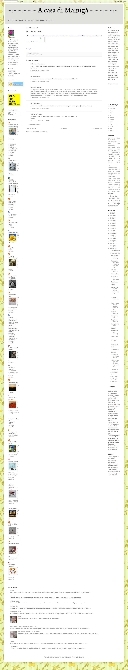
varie (114, 205)
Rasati (20, 616)
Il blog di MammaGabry (12, 257)
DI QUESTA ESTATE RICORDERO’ (12, 423)
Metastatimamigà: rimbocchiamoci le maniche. (23, 626)
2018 (111, 218)
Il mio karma (12, 214)
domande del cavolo (114, 151)
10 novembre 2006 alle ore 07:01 (39, 97)
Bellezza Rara (12, 508)
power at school (114, 171)
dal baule (117, 149)
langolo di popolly (114, 162)
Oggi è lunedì (115, 349)
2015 (111, 225)
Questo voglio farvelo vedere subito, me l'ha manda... (115, 291)
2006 (111, 248)
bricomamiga (111, 145)
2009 (111, 241)
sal (109, 187)
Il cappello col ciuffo (115, 324)
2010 (111, 238)
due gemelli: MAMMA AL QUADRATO (12, 277)
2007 (111, 246)
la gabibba (11, 248)
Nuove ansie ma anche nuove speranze (12, 339)
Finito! (113, 284)
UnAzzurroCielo (13, 232)
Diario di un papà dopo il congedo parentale (12, 203)
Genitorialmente (13, 461)
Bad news (12, 596)
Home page (64, 128)
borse (109, 143)
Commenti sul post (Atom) (39, 131)
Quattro (113, 328)
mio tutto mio (113, 169)
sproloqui (111, 198)
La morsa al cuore (114, 337)
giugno (114, 381)
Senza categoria (37, 55)
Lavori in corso (112, 164)
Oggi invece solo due (114, 320)
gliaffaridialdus (13, 382)
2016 (111, 223)
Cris (111, 124)
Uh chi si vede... (114, 341)
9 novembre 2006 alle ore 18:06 (39, 81)
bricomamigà (111, 147)
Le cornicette (14, 646)
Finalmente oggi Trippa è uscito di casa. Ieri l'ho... (115, 264)
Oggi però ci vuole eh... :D (115, 299)
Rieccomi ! (18, 235)
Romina (112, 119)
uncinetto (110, 205)
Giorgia (112, 117)
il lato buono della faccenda (114, 154)
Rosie (111, 111)
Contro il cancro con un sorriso (13, 125)
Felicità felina (12, 216)
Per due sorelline (114, 270)
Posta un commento (34, 124)
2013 (111, 230)
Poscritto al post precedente (115, 278)
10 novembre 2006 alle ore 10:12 (39, 108)
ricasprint (117, 182)
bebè (119, 141)
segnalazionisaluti (116, 191)
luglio (113, 379)
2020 (111, 213)
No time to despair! (11, 368)
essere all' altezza (13, 435)
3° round (18, 385)
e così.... (10, 225)
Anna (111, 126)
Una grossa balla (114, 316)
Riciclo (110, 184)
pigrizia (10, 249)
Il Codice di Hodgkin (12, 144)
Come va (17, 282)
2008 (111, 243)
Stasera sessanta (114, 312)
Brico (118, 143)
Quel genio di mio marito (12, 432)
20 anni (10, 207)
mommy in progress (11, 565)
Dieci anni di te (14, 606)
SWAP (118, 198)
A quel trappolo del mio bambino (115, 257)
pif (119, 169)
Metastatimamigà (112, 167)
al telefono (114, 141)
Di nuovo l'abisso (14, 601)
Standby (12, 590)
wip (117, 205)
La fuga (113, 352)
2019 (111, 215)
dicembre (114, 250)
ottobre (114, 369)
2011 (111, 236)
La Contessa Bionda (12, 161)
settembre (115, 372)
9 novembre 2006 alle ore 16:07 (39, 70)
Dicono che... (115, 274)
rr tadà (118, 186)
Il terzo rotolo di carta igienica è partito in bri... (115, 306)
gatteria (115, 153)
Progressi (12, 641)
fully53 (32, 103)
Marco (111, 130)
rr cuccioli (115, 184)
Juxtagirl (68, 657)
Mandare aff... (115, 344)
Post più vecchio (97, 128)
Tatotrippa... (114, 282)
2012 (111, 233)
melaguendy (34, 64)
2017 (111, 220)
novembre (115, 253)
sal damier (114, 187)
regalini (110, 182)
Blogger (81, 657)
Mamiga (32, 114)
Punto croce (116, 178)
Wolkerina (112, 108)
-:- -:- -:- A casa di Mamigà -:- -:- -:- (63, 10)
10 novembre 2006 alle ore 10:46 (39, 121)
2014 (111, 228)
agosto (114, 376)
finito (109, 153)
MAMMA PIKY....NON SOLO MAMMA (13, 181)
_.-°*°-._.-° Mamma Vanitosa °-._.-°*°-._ (12, 486)
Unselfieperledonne (15, 611)
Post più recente (31, 128)
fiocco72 (33, 87)
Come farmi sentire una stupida (115, 356)
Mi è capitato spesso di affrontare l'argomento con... (115, 363)
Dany (111, 122)
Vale (111, 113)
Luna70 (32, 76)
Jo (110, 115)
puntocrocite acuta (114, 180)
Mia (111, 128)
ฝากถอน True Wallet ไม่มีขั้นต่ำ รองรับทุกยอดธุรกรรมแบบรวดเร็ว (13, 150)
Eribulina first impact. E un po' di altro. (29, 631)
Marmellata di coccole (12, 398)
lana (119, 160)
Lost (112, 347)
